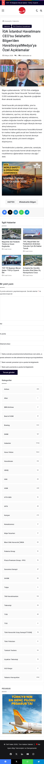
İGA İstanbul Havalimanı (21, 26)
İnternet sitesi (5, 344)
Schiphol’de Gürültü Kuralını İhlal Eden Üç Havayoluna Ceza (32, 270)
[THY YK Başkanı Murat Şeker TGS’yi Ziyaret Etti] (11, 260)
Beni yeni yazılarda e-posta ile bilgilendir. (18, 367)
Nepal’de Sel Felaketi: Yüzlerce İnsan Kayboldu (11, 244)
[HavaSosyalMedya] (22, 10)
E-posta (3, 334)
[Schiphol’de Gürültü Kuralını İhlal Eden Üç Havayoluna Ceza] (32, 260)
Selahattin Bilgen (28, 202)
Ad (1, 324)
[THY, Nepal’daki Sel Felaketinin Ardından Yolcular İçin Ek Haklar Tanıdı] (32, 233)
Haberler (16, 21)
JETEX (12, 202)
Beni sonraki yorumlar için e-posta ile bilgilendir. (20, 362)
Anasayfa (7, 21)
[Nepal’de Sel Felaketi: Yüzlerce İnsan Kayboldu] (11, 233)
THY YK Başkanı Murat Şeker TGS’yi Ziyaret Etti (23, 3)
